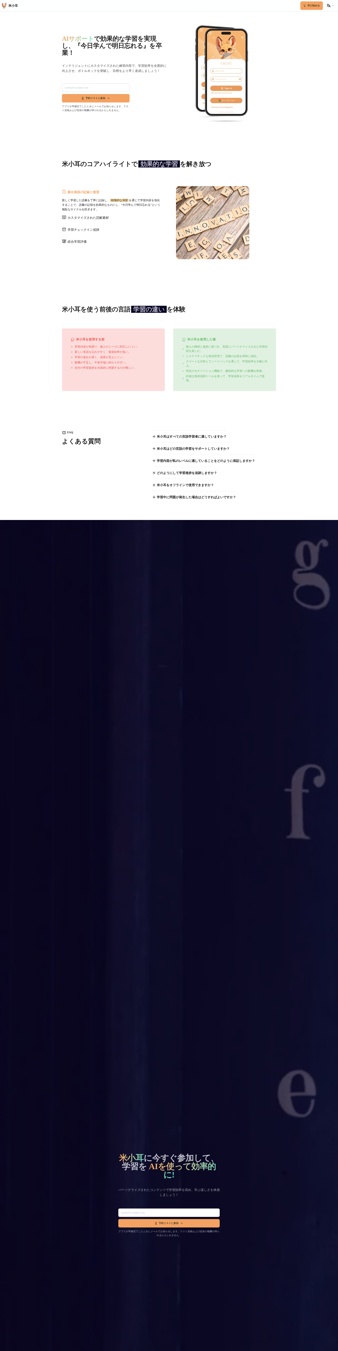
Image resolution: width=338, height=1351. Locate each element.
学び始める (314, 5)
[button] (330, 5)
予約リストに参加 (95, 98)
